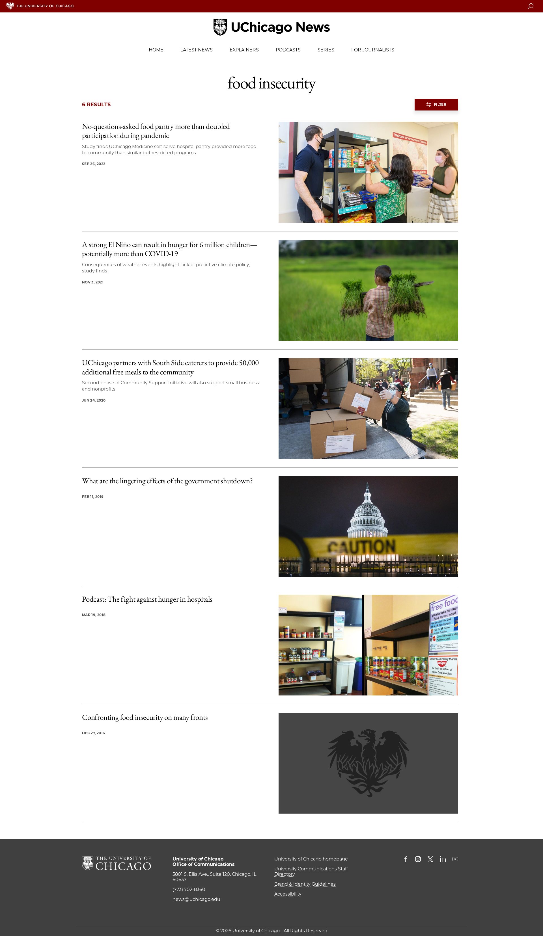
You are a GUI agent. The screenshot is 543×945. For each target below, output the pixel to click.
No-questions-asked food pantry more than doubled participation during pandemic (156, 131)
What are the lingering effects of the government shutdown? (167, 480)
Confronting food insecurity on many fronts (145, 717)
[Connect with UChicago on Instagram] (418, 859)
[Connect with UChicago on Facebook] (407, 859)
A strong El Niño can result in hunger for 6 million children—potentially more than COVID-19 (169, 249)
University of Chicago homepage (311, 859)
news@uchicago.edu (196, 899)
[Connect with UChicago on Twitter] (430, 859)
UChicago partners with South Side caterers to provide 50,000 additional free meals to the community (170, 367)
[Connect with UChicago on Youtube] (455, 859)
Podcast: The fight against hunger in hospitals (147, 599)
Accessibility (287, 894)
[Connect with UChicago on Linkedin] (443, 859)
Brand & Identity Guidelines (305, 884)
